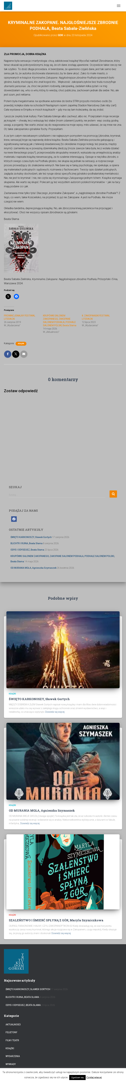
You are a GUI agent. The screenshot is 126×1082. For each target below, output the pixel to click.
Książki (21, 344)
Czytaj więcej (94, 1077)
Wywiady (11, 1064)
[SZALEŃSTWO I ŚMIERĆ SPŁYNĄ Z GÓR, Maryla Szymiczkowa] (63, 871)
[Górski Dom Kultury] (9, 6)
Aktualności (13, 1024)
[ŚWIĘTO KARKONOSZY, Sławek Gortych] (63, 649)
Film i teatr (12, 1040)
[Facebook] (14, 518)
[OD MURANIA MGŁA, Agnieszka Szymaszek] (63, 761)
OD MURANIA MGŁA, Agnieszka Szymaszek (33, 568)
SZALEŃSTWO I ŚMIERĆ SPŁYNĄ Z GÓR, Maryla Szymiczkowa (56, 920)
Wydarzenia (13, 1056)
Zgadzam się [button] (77, 1077)
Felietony (11, 1032)
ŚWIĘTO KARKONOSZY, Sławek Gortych (31, 537)
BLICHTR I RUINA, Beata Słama (26, 543)
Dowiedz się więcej (54, 712)
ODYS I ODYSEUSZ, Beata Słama (27, 549)
